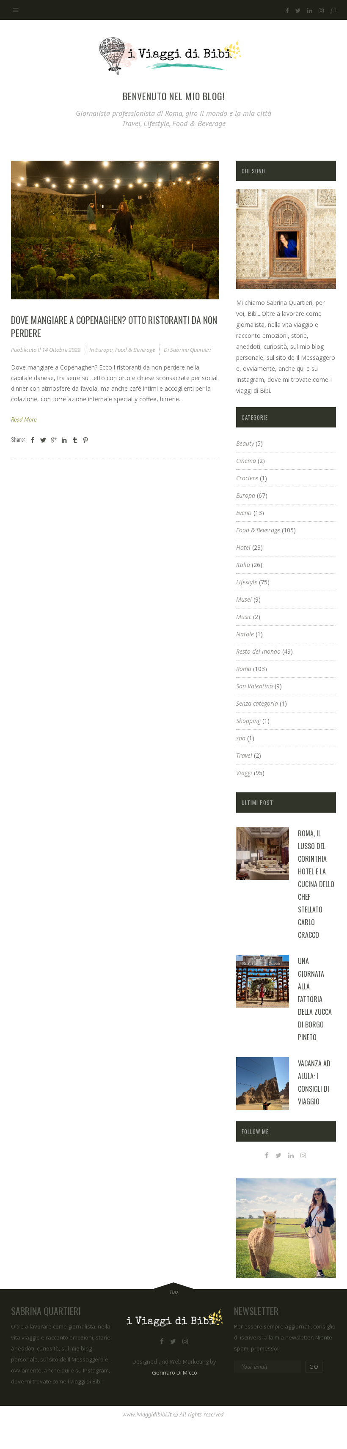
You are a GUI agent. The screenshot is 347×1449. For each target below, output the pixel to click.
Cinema (246, 461)
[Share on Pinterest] (85, 440)
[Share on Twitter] (43, 440)
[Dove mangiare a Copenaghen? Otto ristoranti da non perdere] (115, 230)
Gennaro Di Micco (174, 1372)
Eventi (244, 513)
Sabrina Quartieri (190, 349)
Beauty (245, 443)
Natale (245, 634)
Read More (23, 419)
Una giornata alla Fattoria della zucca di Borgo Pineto (315, 999)
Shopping (248, 721)
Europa (104, 349)
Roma (243, 669)
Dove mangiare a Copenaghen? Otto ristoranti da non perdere (114, 326)
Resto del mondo (258, 651)
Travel (244, 755)
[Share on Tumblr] (75, 440)
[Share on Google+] (54, 440)
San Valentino (254, 686)
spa (240, 738)
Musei (244, 599)
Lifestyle (246, 582)
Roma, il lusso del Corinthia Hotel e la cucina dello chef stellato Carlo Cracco (316, 884)
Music (243, 617)
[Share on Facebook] (33, 440)
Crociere (247, 478)
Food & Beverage (135, 349)
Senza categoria (257, 703)
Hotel (243, 547)
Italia (243, 565)
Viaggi (244, 773)
